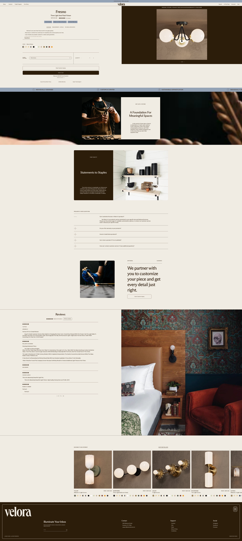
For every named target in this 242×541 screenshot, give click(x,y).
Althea (233, 491)
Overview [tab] (49, 27)
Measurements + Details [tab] (58, 27)
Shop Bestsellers (163, 447)
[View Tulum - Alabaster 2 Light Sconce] (93, 470)
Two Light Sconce (196, 492)
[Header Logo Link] (121, 4)
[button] (62, 18)
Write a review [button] (67, 318)
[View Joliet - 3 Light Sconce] (171, 470)
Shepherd (116, 491)
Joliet (154, 491)
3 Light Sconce (156, 492)
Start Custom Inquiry (61, 68)
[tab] (70, 27)
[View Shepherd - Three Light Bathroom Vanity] (132, 470)
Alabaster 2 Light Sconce (80, 492)
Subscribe (66, 530)
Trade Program (18, 4)
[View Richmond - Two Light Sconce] (210, 470)
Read (27, 37)
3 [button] (60, 396)
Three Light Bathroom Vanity (120, 492)
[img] (59, 324)
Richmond (194, 491)
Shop (4, 4)
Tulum (76, 491)
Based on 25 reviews (57, 318)
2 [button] (58, 396)
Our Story (26, 4)
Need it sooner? (60, 77)
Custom (10, 4)
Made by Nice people (233, 536)
